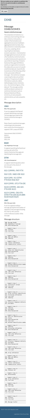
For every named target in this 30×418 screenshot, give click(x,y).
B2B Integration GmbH (13, 409)
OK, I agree (4, 11)
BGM (6, 143)
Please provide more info (7, 8)
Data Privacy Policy (24, 414)
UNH (6, 106)
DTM (6, 158)
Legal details (17, 414)
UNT (6, 200)
